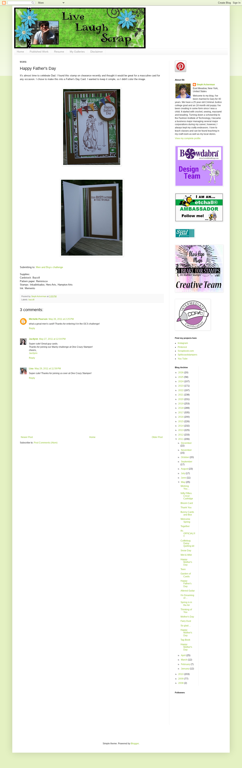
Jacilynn (33, 339)
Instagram (183, 343)
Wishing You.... (185, 487)
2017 (181, 412)
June (184, 477)
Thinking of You (186, 610)
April (183, 655)
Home (20, 51)
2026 (181, 372)
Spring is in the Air (186, 603)
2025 (181, 377)
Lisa (31, 368)
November (186, 450)
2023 (181, 385)
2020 (181, 399)
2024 (181, 381)
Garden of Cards (186, 575)
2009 (181, 678)
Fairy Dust (186, 621)
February (186, 664)
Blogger (135, 743)
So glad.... (186, 625)
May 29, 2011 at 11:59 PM (48, 368)
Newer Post (27, 437)
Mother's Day (187, 616)
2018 (181, 408)
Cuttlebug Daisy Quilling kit (187, 543)
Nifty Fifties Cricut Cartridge (187, 496)
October (185, 457)
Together (185, 526)
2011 (181, 439)
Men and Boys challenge (49, 267)
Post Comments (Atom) (45, 442)
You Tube (183, 358)
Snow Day (186, 550)
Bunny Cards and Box (187, 513)
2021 (181, 394)
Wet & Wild (186, 555)
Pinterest (182, 347)
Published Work (39, 51)
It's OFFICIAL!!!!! (188, 534)
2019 (181, 403)
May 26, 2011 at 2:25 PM (61, 319)
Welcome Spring (185, 520)
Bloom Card (187, 503)
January (185, 668)
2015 (181, 421)
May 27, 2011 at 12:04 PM (52, 339)
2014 (181, 425)
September (186, 461)
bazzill (31, 299)
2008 (181, 683)
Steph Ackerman (206, 84)
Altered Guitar (188, 590)
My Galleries (77, 51)
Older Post (157, 437)
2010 (181, 674)
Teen (183, 569)
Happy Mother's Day (186, 562)
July (183, 473)
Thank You (186, 507)
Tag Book (185, 640)
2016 (181, 417)
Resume (59, 51)
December (186, 443)
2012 (181, 434)
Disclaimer (96, 51)
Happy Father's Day (186, 584)
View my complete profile (188, 138)
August (185, 469)
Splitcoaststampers (187, 354)
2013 (181, 430)
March (184, 659)
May (183, 482)
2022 (181, 390)
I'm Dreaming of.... (187, 596)
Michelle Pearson (38, 319)
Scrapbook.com (186, 351)
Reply (32, 328)
